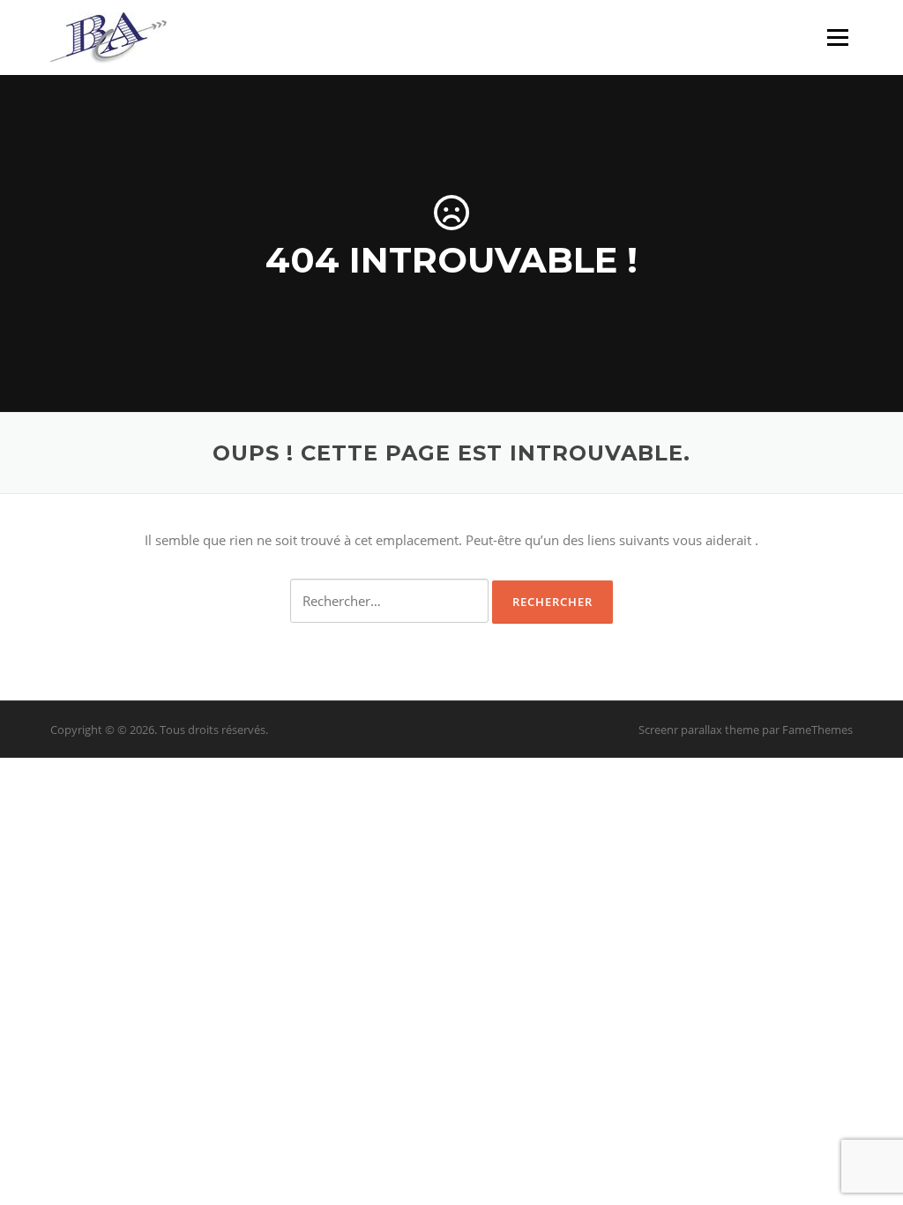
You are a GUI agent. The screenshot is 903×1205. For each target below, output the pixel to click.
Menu (837, 37)
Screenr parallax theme (698, 729)
